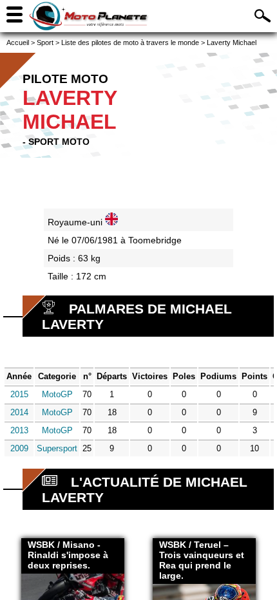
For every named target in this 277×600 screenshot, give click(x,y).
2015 (19, 394)
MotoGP (57, 394)
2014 (19, 412)
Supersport (57, 448)
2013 (19, 430)
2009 (19, 448)
